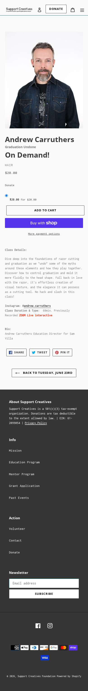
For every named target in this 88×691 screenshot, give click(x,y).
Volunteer (17, 529)
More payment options (44, 233)
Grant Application (24, 486)
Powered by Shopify (69, 676)
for (23, 199)
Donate (9, 185)
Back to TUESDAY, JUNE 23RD (47, 373)
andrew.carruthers (37, 306)
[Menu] (82, 9)
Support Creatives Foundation (37, 676)
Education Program (24, 462)
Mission (15, 450)
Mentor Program (21, 474)
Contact (15, 540)
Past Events (19, 497)
